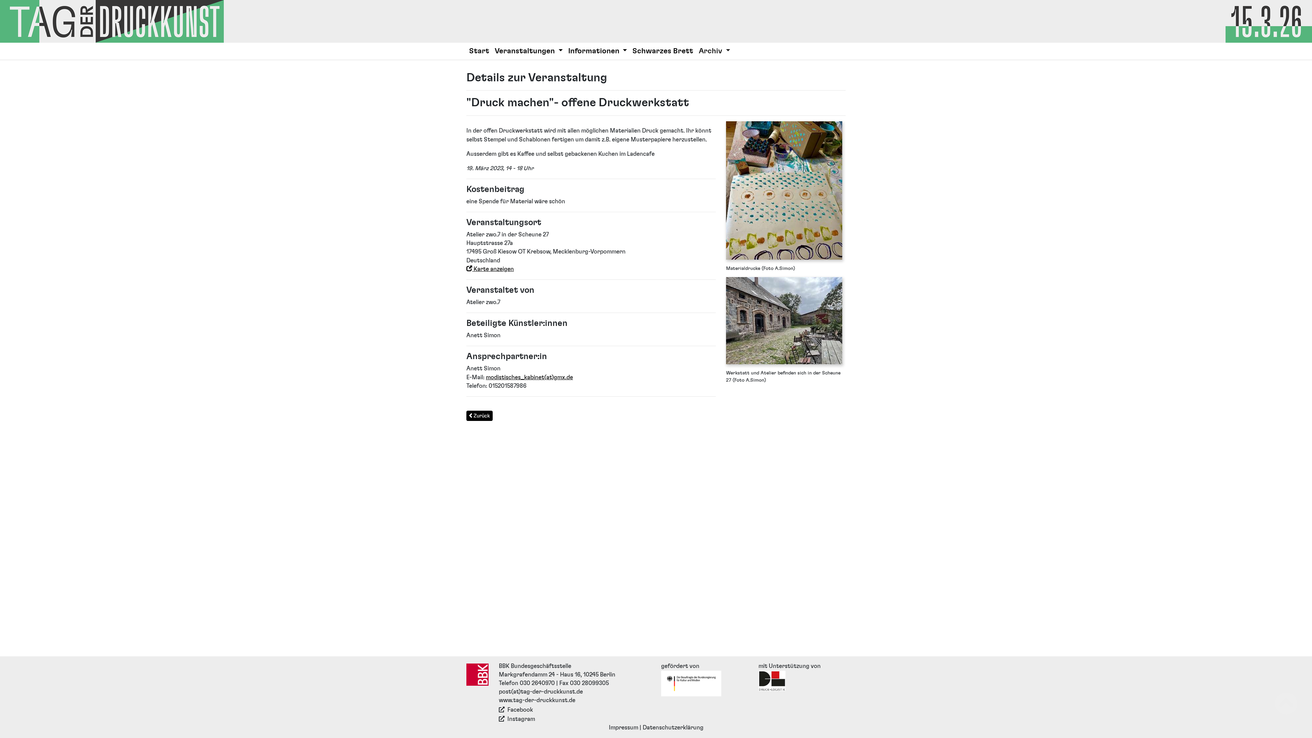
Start (479, 51)
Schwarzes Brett (662, 51)
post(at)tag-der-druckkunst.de (541, 692)
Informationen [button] (594, 51)
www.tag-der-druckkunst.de (537, 700)
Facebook (520, 710)
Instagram (521, 719)
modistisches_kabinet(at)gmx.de (529, 377)
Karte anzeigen (493, 269)
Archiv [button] (711, 51)
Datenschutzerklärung (673, 727)
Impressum (623, 727)
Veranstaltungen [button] (526, 51)
